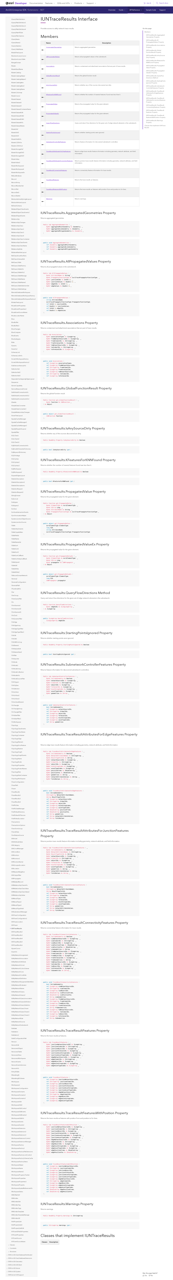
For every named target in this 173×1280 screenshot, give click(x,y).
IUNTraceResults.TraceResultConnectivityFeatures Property (155, 106)
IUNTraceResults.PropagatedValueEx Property (155, 72)
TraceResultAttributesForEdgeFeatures (58, 151)
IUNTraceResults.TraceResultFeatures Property (155, 111)
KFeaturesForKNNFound (53, 94)
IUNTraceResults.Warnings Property (154, 121)
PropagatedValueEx (52, 113)
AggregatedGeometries (54, 47)
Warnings (49, 199)
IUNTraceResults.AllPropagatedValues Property (155, 41)
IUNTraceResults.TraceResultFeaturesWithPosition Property (155, 116)
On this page (147, 29)
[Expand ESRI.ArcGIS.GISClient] (7, 1265)
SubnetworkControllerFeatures (56, 142)
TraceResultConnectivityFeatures (56, 170)
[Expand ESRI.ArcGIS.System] (7, 1271)
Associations (50, 66)
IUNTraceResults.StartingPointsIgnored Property (156, 82)
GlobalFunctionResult (53, 76)
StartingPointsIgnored (53, 132)
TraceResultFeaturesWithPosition (56, 189)
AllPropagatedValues (53, 57)
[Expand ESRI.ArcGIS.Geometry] (7, 1261)
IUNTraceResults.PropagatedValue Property (155, 66)
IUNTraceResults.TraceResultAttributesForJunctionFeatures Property (155, 100)
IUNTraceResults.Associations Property (155, 46)
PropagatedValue (51, 104)
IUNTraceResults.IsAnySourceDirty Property (155, 56)
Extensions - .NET (36, 10)
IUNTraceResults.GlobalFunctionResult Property (153, 51)
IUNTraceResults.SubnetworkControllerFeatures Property (155, 87)
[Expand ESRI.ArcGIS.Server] (7, 1268)
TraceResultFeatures (52, 180)
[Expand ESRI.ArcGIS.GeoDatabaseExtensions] (7, 1258)
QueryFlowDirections (53, 123)
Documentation (36, 3)
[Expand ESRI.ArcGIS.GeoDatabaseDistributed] (7, 1255)
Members (148, 32)
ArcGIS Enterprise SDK (16, 10)
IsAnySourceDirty (51, 85)
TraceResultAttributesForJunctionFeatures (59, 161)
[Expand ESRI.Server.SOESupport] (7, 1275)
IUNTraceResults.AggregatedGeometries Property (155, 36)
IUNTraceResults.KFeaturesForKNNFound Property (155, 61)
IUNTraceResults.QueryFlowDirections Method (155, 77)
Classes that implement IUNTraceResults (155, 126)
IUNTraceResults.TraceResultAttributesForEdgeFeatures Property (155, 93)
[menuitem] (111, 10)
